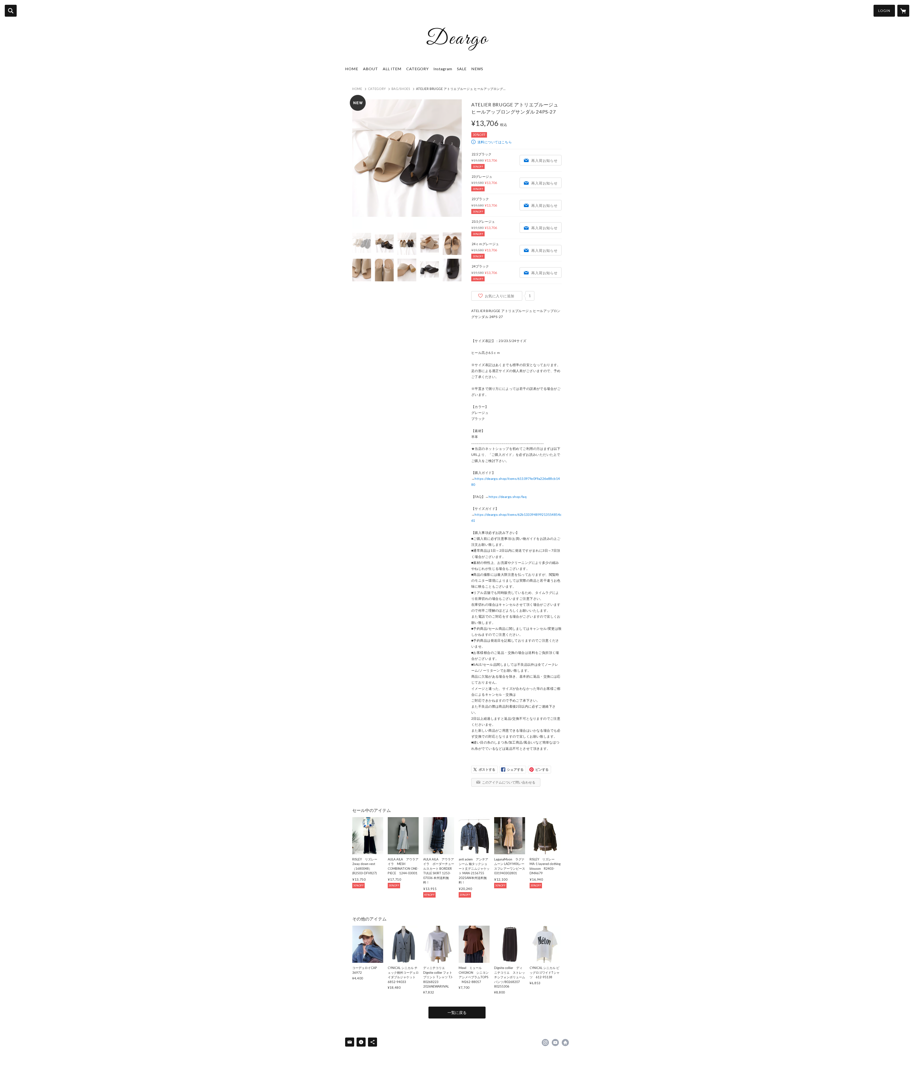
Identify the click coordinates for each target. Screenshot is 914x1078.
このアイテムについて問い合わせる (508, 782)
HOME (351, 68)
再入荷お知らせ (544, 160)
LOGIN (884, 11)
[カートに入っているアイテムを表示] (903, 11)
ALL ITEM (392, 68)
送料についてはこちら (494, 142)
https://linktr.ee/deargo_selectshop (565, 1042)
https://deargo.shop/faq (508, 497)
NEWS (477, 68)
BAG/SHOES (401, 89)
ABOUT (370, 68)
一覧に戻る (457, 1012)
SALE (462, 68)
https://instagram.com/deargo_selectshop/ (545, 1042)
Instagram (442, 68)
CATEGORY (377, 89)
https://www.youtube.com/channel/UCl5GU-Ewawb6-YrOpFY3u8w (555, 1042)
